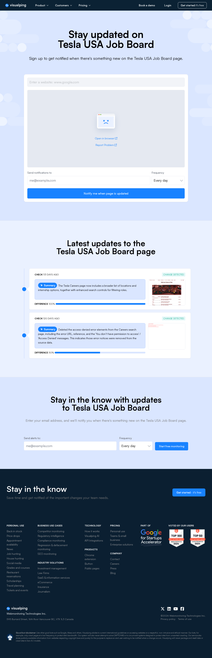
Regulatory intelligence (51, 536)
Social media (14, 563)
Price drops (13, 536)
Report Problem (104, 145)
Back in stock (14, 531)
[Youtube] (175, 609)
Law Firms (43, 573)
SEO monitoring (47, 553)
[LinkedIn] (169, 609)
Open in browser (104, 138)
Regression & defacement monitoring (53, 547)
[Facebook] (182, 609)
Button (89, 563)
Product (40, 5)
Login (167, 5)
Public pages (92, 568)
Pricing (83, 5)
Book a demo (147, 5)
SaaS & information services (54, 577)
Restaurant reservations (14, 574)
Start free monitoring (171, 446)
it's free (192, 5)
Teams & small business (118, 538)
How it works (92, 531)
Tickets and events (17, 590)
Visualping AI (92, 536)
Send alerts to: (32, 438)
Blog (113, 573)
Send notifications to (39, 172)
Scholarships (14, 581)
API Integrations (94, 540)
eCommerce (45, 582)
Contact (115, 559)
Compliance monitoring (51, 540)
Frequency (158, 172)
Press (113, 568)
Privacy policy (168, 619)
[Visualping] (15, 5)
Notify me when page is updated (106, 193)
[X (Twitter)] (163, 609)
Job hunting (14, 553)
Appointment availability (14, 542)
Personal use (117, 531)
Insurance (43, 587)
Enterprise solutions (121, 544)
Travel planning (15, 585)
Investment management (52, 568)
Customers (62, 5)
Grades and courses (18, 567)
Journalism (44, 591)
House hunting (15, 558)
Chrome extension (90, 557)
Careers (114, 563)
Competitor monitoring (51, 531)
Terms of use (184, 619)
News (10, 549)
